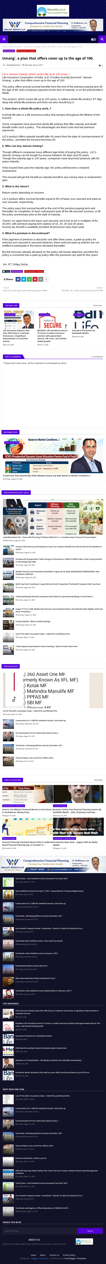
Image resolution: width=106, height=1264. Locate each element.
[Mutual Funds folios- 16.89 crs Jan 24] (8, 1162)
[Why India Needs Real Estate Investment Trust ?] (8, 982)
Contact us (54, 1255)
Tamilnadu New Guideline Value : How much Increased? (39, 941)
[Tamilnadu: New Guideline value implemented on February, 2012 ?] (8, 994)
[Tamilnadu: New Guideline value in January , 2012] (8, 957)
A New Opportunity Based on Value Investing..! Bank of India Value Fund (46, 646)
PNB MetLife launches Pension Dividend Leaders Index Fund (40, 1048)
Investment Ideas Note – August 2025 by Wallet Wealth (75, 843)
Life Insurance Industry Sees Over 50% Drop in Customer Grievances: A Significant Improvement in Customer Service (16, 336)
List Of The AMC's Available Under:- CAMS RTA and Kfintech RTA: (43, 634)
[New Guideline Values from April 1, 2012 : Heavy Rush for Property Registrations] (8, 894)
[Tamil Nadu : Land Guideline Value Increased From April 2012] (8, 882)
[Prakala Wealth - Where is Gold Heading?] (8, 625)
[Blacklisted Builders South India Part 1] (8, 969)
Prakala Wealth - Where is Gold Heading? (33, 621)
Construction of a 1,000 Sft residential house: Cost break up (41, 720)
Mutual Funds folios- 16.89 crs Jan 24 (30, 1158)
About (43, 1255)
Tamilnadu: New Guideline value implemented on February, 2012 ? (43, 990)
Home (5, 46)
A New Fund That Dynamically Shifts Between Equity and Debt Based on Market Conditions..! (47, 476)
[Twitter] (23, 279)
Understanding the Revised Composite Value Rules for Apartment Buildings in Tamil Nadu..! (55, 596)
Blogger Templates (39, 1258)
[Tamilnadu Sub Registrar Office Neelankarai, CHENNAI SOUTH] (8, 1211)
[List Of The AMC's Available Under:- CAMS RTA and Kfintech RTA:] (8, 637)
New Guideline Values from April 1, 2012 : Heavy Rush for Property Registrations (49, 891)
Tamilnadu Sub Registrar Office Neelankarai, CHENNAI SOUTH (41, 1208)
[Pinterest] (35, 279)
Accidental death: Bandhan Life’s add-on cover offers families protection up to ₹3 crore (52, 1072)
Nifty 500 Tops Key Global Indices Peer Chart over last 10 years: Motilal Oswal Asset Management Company (56, 1171)
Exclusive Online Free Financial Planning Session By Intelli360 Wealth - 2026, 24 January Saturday (77, 811)
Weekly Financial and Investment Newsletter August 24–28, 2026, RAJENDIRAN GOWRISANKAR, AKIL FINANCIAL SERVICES (58, 572)
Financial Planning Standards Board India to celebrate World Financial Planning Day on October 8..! (27, 843)
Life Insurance (9, 51)
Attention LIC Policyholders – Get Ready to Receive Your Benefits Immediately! (48, 1060)
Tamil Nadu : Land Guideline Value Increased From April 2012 (41, 878)
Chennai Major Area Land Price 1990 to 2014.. (35, 758)
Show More (98, 780)
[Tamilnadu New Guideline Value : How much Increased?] (8, 944)
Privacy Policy (69, 1255)
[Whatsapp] (29, 279)
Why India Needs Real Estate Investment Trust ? (35, 978)
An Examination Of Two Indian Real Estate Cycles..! (37, 733)
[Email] (40, 279)
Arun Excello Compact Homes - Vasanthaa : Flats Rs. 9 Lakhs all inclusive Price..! (49, 928)
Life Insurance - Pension (20, 46)
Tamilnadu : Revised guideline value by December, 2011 (39, 745)
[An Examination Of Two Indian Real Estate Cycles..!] (8, 736)
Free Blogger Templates (75, 1258)
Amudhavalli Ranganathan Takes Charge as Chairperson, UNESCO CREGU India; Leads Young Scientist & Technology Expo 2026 (59, 560)
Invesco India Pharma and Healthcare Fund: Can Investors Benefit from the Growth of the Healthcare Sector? (59, 547)
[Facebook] (18, 279)
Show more (97, 305)
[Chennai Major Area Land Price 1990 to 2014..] (8, 761)
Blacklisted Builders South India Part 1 (31, 966)
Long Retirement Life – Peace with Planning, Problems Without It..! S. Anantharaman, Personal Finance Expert (49, 537)
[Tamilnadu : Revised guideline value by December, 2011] (8, 749)
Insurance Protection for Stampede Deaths (83, 332)
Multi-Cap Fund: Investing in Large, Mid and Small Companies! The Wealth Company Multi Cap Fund (58, 584)
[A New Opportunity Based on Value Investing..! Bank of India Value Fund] (8, 650)
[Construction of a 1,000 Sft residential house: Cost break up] (8, 724)
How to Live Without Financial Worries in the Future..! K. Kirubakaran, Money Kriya (27, 811)
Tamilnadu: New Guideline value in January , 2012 (36, 953)
